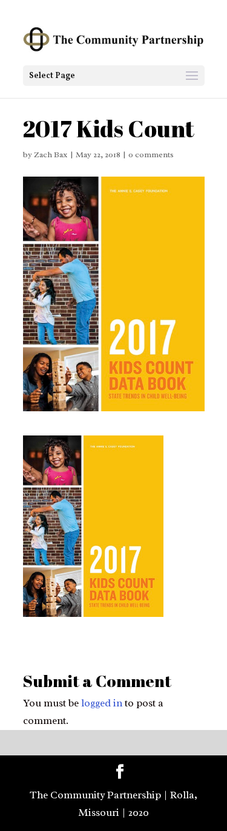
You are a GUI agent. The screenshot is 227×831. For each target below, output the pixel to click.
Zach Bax (51, 154)
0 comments (151, 154)
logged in (101, 703)
